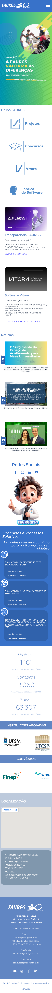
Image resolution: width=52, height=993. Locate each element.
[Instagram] (22, 472)
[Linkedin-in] (29, 472)
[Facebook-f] (15, 472)
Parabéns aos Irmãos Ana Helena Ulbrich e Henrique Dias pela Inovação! (26, 449)
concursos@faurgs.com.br (26, 963)
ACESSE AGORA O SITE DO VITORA (22, 321)
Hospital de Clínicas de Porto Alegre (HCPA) (26, 408)
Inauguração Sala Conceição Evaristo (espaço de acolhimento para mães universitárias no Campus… (26, 369)
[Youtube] (36, 472)
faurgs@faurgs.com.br (26, 937)
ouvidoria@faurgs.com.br (26, 953)
